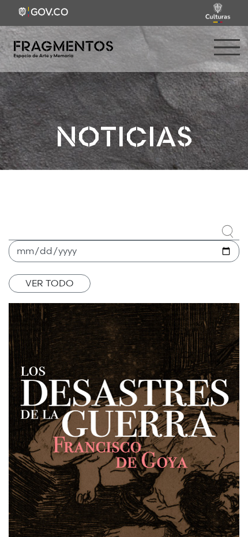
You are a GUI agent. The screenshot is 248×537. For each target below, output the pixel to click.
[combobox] (124, 229)
